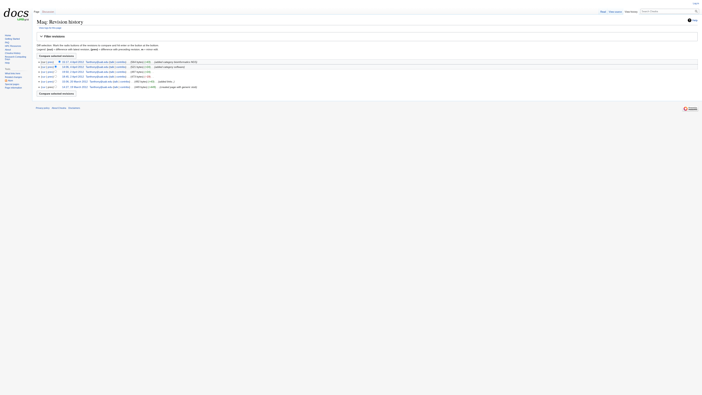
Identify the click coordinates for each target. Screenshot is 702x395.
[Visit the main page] (16, 14)
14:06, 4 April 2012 (73, 66)
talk (112, 62)
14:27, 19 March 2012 (75, 87)
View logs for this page (50, 28)
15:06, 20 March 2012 (75, 81)
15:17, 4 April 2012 (73, 62)
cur (44, 66)
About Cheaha (59, 108)
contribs (120, 62)
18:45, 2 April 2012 (73, 76)
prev (50, 62)
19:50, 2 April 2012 (73, 71)
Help (695, 20)
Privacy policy (43, 108)
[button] (367, 36)
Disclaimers (74, 108)
